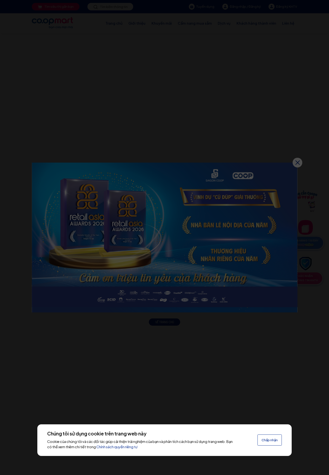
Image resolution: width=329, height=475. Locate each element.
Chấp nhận (270, 440)
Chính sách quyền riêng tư (117, 447)
